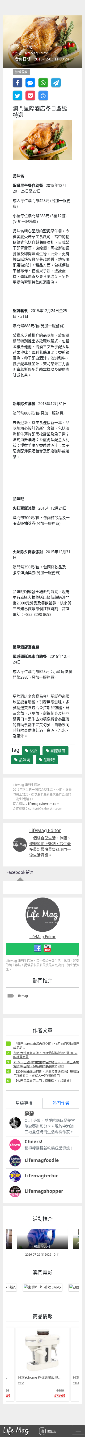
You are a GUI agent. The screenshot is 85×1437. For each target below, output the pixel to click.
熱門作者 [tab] (60, 1103)
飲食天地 (24, 47)
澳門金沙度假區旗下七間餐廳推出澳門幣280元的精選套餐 (45, 1055)
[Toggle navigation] (78, 1430)
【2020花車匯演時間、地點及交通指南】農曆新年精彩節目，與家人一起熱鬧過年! (46, 1073)
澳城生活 (48, 1431)
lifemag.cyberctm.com (43, 803)
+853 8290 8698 (37, 614)
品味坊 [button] (24, 759)
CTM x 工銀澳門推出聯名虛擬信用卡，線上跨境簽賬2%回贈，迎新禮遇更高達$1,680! (46, 1064)
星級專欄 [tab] (24, 1103)
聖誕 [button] (33, 750)
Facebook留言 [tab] (20, 872)
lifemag (22, 996)
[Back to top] (76, 1418)
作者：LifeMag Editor (31, 53)
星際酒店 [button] (57, 750)
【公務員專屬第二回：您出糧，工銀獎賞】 (42, 1080)
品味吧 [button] (48, 759)
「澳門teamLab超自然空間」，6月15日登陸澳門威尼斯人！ (46, 1045)
